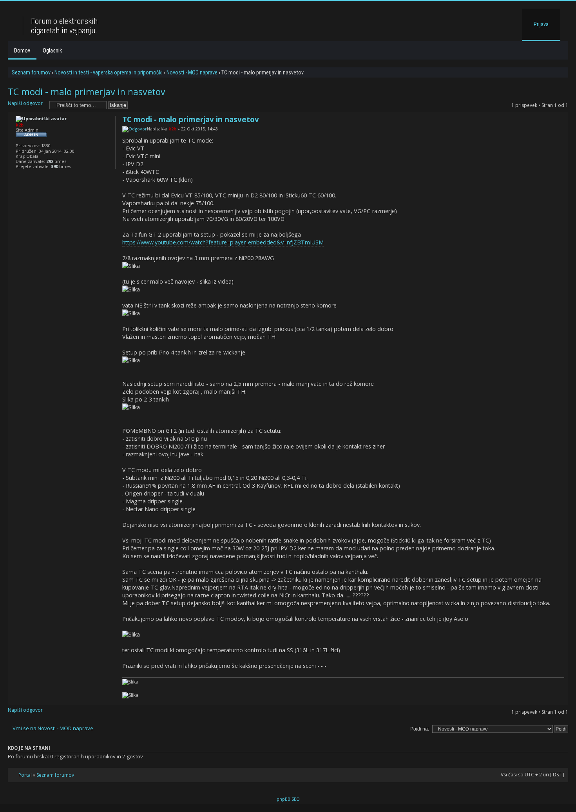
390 (54, 166)
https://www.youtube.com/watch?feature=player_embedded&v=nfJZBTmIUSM (223, 242)
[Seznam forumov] (16, 9)
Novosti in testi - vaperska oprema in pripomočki (108, 72)
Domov (22, 50)
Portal (25, 775)
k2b (172, 129)
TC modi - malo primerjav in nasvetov (86, 91)
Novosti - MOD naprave (192, 72)
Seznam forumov (31, 72)
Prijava (541, 24)
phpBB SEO (288, 799)
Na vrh (562, 701)
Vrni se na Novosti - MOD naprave (53, 728)
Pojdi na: (419, 729)
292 (49, 161)
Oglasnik (52, 50)
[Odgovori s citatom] (553, 118)
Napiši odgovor (25, 103)
